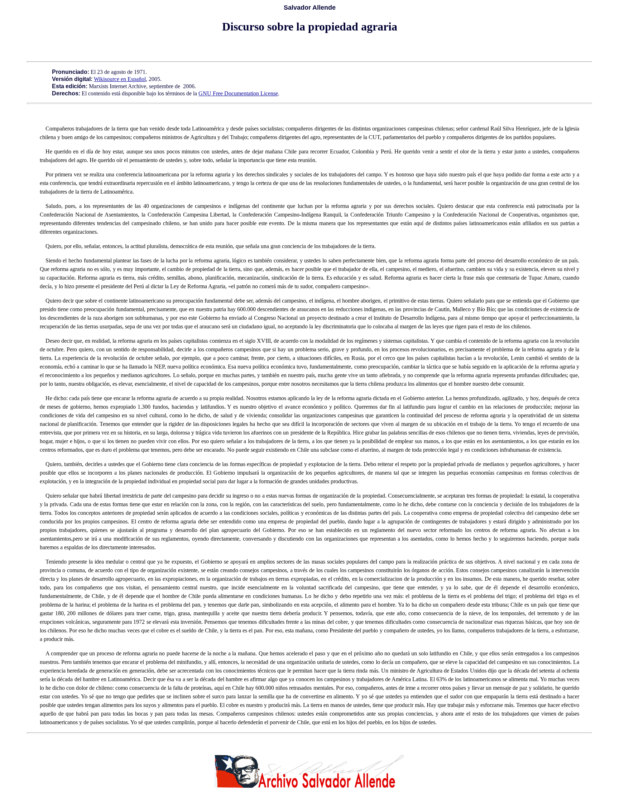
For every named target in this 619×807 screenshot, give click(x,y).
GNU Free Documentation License (238, 93)
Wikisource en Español (120, 79)
